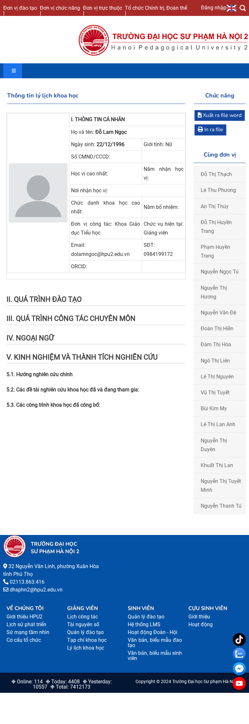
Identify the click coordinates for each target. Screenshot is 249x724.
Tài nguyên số (83, 624)
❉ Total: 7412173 (70, 687)
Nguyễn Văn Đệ (218, 313)
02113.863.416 (27, 582)
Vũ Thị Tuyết (215, 392)
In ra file (213, 129)
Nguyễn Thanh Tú (221, 506)
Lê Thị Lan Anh (218, 424)
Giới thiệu (199, 617)
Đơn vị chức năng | (60, 10)
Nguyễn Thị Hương (214, 292)
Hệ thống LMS (144, 624)
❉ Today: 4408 (63, 682)
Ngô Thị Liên (215, 361)
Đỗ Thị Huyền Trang (216, 226)
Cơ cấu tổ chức (23, 640)
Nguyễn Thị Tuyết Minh (221, 485)
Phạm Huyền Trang (215, 251)
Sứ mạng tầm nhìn (27, 632)
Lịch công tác (82, 617)
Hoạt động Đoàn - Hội (152, 632)
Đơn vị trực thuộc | (102, 10)
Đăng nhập (213, 7)
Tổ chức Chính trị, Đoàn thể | (156, 10)
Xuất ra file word (222, 115)
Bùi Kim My (214, 408)
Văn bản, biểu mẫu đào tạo (155, 642)
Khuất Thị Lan (217, 465)
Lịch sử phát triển (26, 624)
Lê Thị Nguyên (217, 377)
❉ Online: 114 (27, 682)
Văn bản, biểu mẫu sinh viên (155, 655)
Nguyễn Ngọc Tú (220, 272)
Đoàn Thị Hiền (217, 328)
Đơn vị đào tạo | (20, 10)
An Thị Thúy (215, 206)
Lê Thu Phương (218, 190)
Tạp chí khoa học (87, 640)
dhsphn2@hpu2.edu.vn (36, 590)
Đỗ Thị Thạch (216, 174)
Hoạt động (200, 624)
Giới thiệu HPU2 (24, 617)
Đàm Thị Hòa (216, 344)
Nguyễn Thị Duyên (214, 445)
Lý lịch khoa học (85, 648)
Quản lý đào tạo (85, 632)
